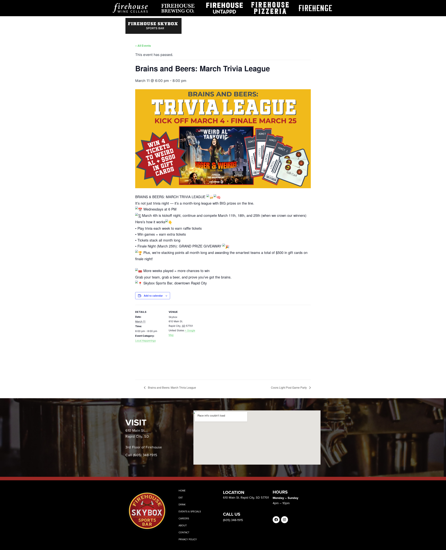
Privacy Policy (188, 539)
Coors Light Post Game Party (289, 387)
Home (212, 22)
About (297, 22)
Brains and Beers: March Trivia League (171, 387)
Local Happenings (145, 340)
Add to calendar (153, 295)
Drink (236, 22)
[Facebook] (276, 519)
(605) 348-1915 (145, 455)
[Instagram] (284, 519)
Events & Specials (257, 22)
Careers (281, 22)
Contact (313, 22)
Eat (223, 22)
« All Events (143, 46)
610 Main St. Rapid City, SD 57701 (246, 497)
